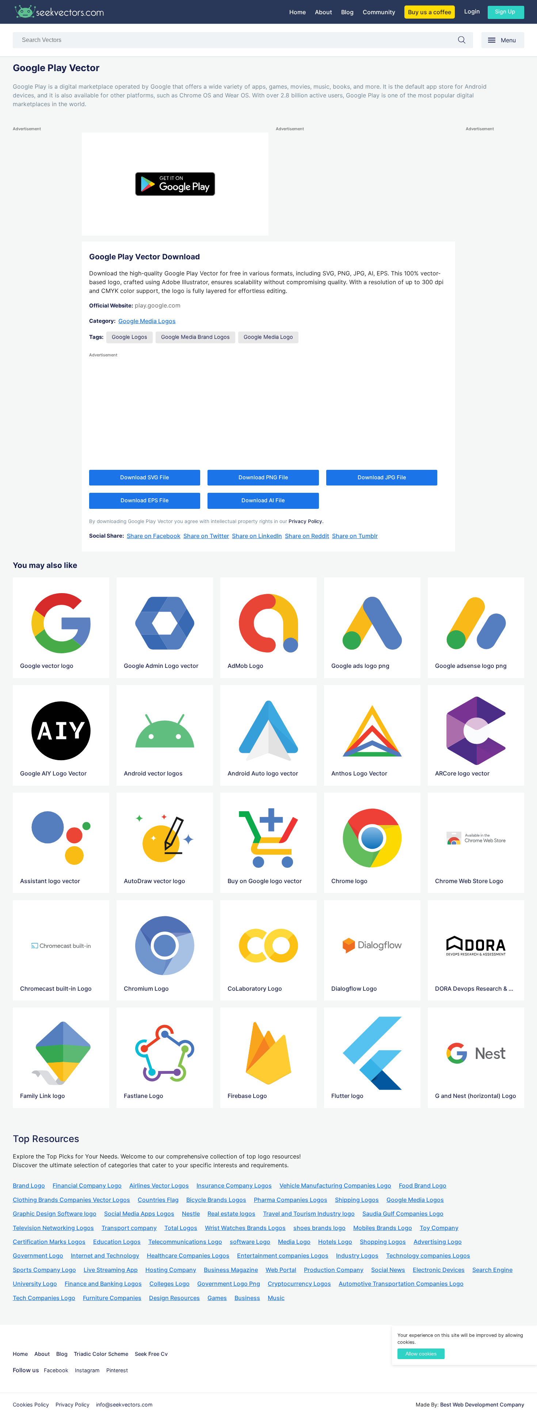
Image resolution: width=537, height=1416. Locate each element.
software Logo (250, 1241)
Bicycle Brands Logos (216, 1199)
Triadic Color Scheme (101, 1354)
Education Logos (117, 1241)
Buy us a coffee (429, 12)
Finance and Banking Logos (103, 1283)
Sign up (505, 11)
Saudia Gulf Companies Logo (402, 1213)
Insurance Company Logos (234, 1185)
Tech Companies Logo (44, 1297)
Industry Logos (357, 1255)
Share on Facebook (153, 535)
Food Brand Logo (422, 1185)
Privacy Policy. (306, 521)
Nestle (191, 1213)
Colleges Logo (169, 1283)
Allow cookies (421, 1354)
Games (217, 1297)
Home (297, 12)
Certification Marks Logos (49, 1241)
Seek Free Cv (151, 1354)
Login (472, 11)
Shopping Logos (383, 1241)
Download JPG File (382, 477)
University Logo (35, 1283)
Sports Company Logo (44, 1269)
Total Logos (180, 1227)
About (323, 12)
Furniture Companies (112, 1297)
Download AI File (263, 500)
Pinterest (117, 1370)
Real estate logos (231, 1213)
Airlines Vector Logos (159, 1185)
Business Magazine (231, 1269)
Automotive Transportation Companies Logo (401, 1283)
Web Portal (281, 1269)
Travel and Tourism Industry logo (309, 1213)
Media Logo (294, 1241)
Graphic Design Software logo (54, 1213)
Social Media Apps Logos (139, 1213)
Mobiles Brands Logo (382, 1227)
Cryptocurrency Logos (299, 1283)
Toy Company (439, 1227)
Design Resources (174, 1297)
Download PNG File (263, 477)
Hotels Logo (335, 1241)
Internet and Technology (105, 1255)
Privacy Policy (73, 1404)
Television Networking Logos (53, 1227)
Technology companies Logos (428, 1255)
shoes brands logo (319, 1227)
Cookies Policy (31, 1404)
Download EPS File (145, 500)
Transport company (129, 1227)
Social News (388, 1269)
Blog (347, 12)
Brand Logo (29, 1185)
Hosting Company (170, 1269)
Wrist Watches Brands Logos (245, 1227)
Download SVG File (144, 477)
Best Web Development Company (482, 1404)
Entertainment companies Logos (282, 1255)
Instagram (87, 1370)
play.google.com (157, 305)
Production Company (333, 1269)
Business (247, 1297)
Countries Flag (158, 1199)
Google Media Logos (147, 321)
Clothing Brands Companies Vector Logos (71, 1199)
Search (465, 41)
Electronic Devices (439, 1269)
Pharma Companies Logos (290, 1199)
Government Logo (38, 1255)
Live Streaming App (111, 1269)
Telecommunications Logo (185, 1241)
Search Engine (492, 1269)
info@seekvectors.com (124, 1404)
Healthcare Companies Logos (188, 1255)
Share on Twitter (206, 535)
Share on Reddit (307, 535)
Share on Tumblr (355, 535)
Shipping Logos (357, 1199)
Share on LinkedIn (257, 535)
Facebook (56, 1370)
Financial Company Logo (87, 1185)
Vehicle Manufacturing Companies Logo (335, 1185)
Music (276, 1297)
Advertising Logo (438, 1241)
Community (379, 12)
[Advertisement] (42, 242)
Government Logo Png (228, 1283)
